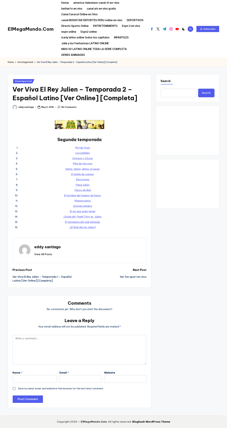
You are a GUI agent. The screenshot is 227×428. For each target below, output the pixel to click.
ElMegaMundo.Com (31, 29)
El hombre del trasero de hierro (82, 195)
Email (64, 372)
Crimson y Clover (82, 158)
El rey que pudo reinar (82, 211)
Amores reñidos (82, 206)
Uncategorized (23, 81)
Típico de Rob (82, 190)
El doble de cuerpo (82, 174)
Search (166, 81)
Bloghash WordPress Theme (151, 421)
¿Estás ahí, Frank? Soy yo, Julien (82, 216)
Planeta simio (82, 200)
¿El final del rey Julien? (82, 227)
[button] (207, 29)
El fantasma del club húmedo (82, 222)
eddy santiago (47, 247)
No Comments (69, 107)
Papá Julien (82, 184)
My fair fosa (82, 147)
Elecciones (82, 179)
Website (109, 372)
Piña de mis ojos (82, 163)
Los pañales (82, 152)
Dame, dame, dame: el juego (82, 169)
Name (17, 372)
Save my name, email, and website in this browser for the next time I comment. (61, 388)
